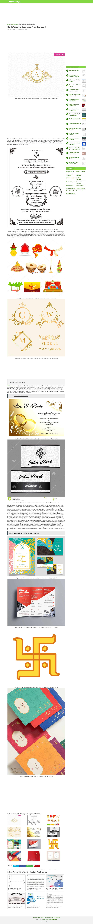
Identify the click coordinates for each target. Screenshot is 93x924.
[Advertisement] (46, 14)
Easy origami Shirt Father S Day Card (54, 888)
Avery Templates (70, 171)
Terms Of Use (43, 917)
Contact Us (52, 917)
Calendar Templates (70, 178)
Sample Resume (53, 919)
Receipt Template (70, 190)
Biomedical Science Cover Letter (34, 888)
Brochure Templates (80, 171)
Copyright (38, 917)
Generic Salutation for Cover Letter (53, 906)
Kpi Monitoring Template (74, 118)
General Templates (11, 29)
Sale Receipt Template (74, 70)
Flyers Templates (79, 185)
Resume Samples (79, 190)
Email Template (69, 185)
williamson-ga (14, 1)
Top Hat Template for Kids (75, 123)
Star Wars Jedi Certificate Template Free (16, 906)
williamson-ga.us (11, 385)
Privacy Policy (57, 917)
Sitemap (34, 917)
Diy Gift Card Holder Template (14, 888)
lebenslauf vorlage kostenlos (46, 921)
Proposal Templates (80, 188)
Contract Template (70, 181)
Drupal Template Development (33, 906)
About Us (48, 917)
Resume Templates (70, 193)
